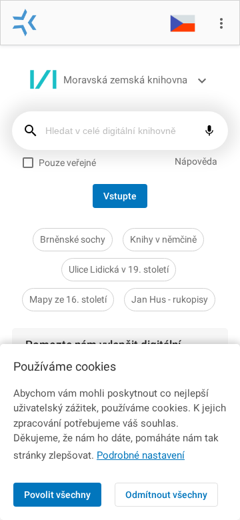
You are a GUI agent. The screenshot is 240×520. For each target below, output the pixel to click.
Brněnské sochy (72, 239)
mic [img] (209, 130)
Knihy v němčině (163, 239)
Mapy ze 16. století (68, 299)
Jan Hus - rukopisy (169, 299)
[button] (183, 23)
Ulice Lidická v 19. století (119, 269)
